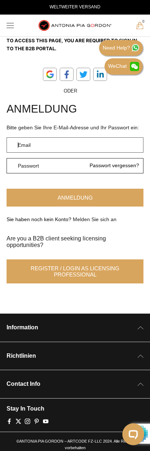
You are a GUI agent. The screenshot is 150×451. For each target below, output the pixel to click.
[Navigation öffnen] (10, 25)
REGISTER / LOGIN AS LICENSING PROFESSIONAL (75, 271)
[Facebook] (9, 420)
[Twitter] (18, 420)
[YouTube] (45, 420)
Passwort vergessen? (114, 166)
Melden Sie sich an (95, 219)
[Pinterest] (36, 420)
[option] (75, 7)
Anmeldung (75, 198)
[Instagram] (27, 420)
